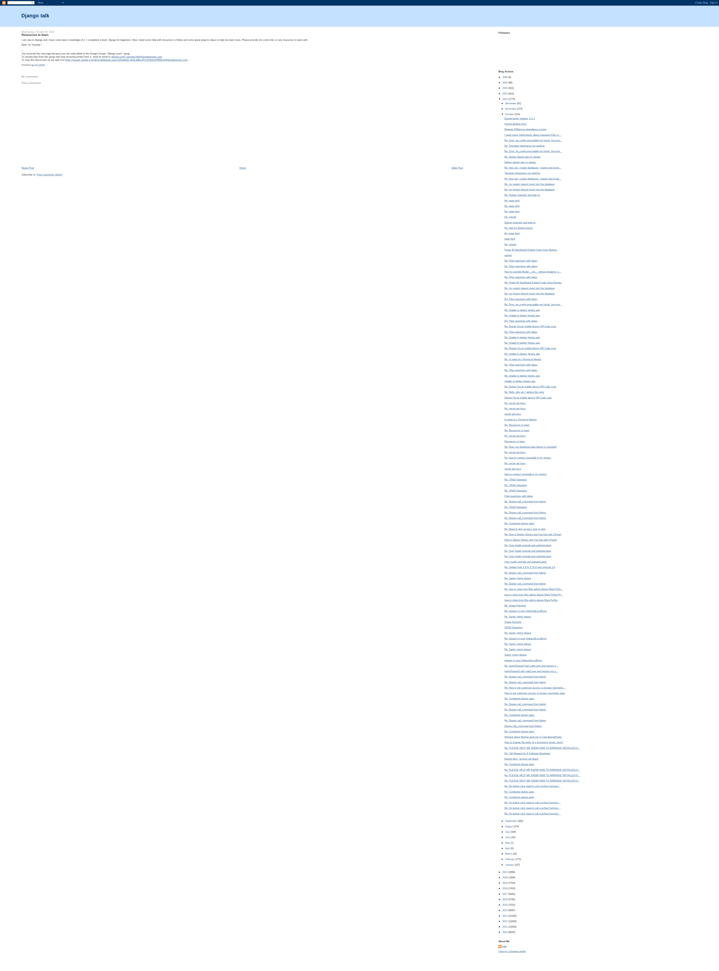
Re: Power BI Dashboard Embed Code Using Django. (533, 282)
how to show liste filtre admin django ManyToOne (531, 600)
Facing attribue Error (515, 124)
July (507, 831)
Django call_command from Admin (522, 726)
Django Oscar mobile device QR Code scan (528, 397)
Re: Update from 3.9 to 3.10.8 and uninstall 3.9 (529, 567)
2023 (505, 93)
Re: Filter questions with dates (520, 260)
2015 (505, 904)
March (509, 853)
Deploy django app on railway (520, 162)
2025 (505, 82)
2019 (505, 883)
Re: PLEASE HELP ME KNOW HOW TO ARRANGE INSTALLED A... (542, 748)
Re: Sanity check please (517, 578)
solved (508, 255)
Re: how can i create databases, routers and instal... (532, 167)
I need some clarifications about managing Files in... (532, 135)
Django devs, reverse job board (521, 758)
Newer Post (28, 168)
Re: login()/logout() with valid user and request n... (531, 665)
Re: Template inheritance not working (524, 145)
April (508, 848)
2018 (505, 888)
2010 (505, 932)
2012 (505, 921)
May (508, 843)
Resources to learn (514, 441)
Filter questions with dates (518, 496)
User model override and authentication (525, 561)
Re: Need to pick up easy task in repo (524, 529)
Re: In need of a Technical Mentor (522, 359)
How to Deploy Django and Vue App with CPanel (530, 540)
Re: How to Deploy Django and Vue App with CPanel (532, 534)
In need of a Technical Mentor (520, 419)
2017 (505, 894)
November (511, 108)
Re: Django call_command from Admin (525, 501)
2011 (505, 926)
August (509, 826)
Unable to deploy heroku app (519, 381)
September (511, 821)
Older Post (457, 168)
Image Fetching (512, 622)
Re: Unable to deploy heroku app (522, 310)
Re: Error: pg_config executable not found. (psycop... (533, 140)
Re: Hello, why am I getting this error (524, 392)
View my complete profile (512, 951)
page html (509, 238)
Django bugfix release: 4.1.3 (519, 118)
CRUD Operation (513, 627)
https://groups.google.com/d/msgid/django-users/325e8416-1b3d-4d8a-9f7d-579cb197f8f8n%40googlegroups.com (126, 60)
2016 (505, 899)
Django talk (35, 16)
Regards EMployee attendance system (525, 129)
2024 (505, 88)
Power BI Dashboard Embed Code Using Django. (530, 250)
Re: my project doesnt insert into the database (529, 184)
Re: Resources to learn (516, 425)
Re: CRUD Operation (515, 479)
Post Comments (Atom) (49, 174)
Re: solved (510, 217)
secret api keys (512, 414)
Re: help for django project (518, 228)
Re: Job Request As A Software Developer (527, 753)
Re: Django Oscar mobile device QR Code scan (530, 326)
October (510, 114)
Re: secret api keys (515, 403)
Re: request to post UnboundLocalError (525, 611)
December (511, 103)
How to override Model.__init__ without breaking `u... (532, 271)
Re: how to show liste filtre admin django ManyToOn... (533, 589)
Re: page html (512, 200)
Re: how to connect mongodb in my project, (528, 457)
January (510, 864)
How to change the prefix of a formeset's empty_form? (533, 742)
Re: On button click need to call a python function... (532, 786)
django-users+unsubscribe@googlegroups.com (136, 56)
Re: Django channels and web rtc (522, 195)
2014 (505, 910)
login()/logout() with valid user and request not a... (531, 671)
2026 (505, 77)
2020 (505, 877)
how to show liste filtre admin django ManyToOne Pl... (533, 594)
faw (504, 947)
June (508, 837)
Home (242, 168)
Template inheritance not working (522, 173)
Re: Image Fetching (515, 605)
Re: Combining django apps (519, 523)
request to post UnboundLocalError (523, 660)
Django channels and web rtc (520, 222)
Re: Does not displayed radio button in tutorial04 (530, 447)
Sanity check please (515, 654)
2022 (505, 99)
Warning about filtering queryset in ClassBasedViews (533, 737)
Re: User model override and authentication (527, 545)
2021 (505, 872)
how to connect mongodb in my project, (525, 474)
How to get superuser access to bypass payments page (534, 693)
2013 (505, 915)
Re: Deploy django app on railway (522, 157)
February (510, 859)
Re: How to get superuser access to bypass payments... (535, 687)
